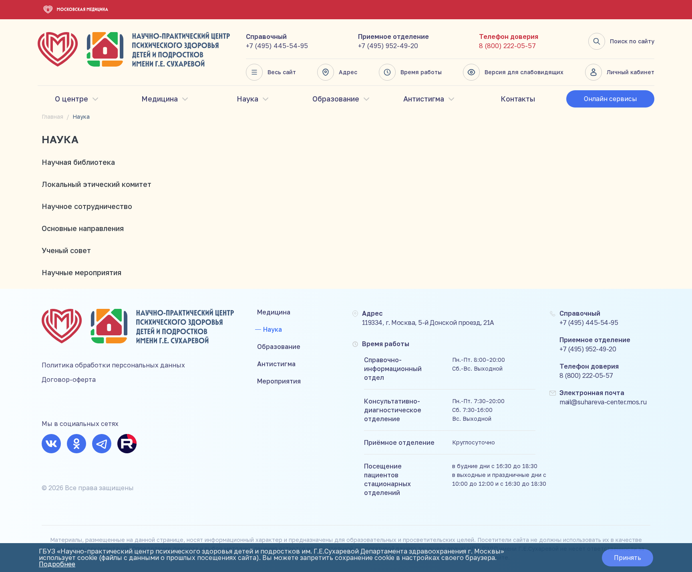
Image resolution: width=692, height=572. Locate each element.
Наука (247, 98)
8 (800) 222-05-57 (507, 46)
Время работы (421, 72)
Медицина (159, 98)
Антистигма (423, 98)
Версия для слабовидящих (524, 72)
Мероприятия (279, 381)
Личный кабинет (630, 72)
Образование (335, 98)
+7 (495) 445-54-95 (277, 46)
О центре (71, 98)
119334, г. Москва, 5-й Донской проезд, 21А (428, 322)
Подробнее (57, 564)
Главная (52, 116)
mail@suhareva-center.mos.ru (603, 402)
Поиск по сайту (632, 41)
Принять (627, 558)
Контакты (518, 98)
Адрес (348, 72)
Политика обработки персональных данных (113, 365)
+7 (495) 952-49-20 (388, 46)
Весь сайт (282, 72)
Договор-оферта (69, 379)
